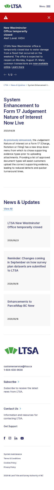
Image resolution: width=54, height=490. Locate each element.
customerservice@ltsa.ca (18, 366)
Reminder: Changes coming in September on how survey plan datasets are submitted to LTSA (27, 264)
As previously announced (17, 140)
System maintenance (13, 454)
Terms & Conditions (12, 458)
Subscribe (10, 381)
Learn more (18, 67)
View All (8, 208)
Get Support (10, 426)
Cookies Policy (10, 463)
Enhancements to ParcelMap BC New (20, 303)
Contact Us (11, 408)
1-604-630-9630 (13, 369)
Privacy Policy (10, 467)
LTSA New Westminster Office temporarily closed (24, 225)
